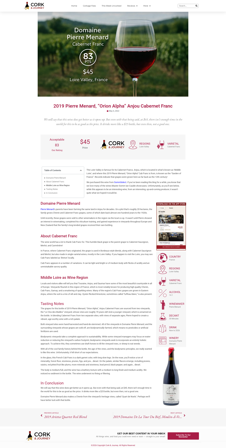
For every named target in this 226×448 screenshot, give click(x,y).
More (145, 6)
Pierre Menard (47, 209)
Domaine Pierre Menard (56, 178)
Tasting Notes (52, 189)
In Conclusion (51, 193)
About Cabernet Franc (55, 182)
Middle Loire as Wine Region (58, 185)
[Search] (196, 6)
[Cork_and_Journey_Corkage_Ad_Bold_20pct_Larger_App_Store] (171, 250)
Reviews (131, 6)
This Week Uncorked (111, 6)
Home (74, 6)
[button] (81, 170)
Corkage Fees (89, 6)
